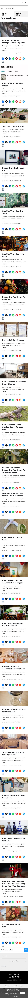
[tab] (7, 14)
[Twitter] (6, 58)
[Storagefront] (9, 3)
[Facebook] (3, 58)
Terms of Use (11, 994)
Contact (4, 966)
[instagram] (12, 977)
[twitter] (18, 977)
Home (2, 8)
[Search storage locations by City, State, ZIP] (22, 3)
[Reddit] (20, 58)
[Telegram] (24, 58)
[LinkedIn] (10, 58)
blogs (8, 8)
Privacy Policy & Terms (17, 986)
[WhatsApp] (13, 58)
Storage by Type (14, 961)
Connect (4, 956)
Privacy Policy (13, 993)
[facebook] (15, 977)
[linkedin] (9, 977)
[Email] (3, 61)
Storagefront (14, 974)
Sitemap (7, 986)
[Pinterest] (16, 58)
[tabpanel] (7, 14)
